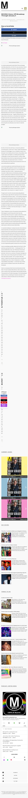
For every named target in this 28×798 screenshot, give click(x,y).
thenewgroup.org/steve (6, 278)
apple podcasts (4, 405)
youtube (4, 402)
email (15, 35)
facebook (15, 29)
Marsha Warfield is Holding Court (10, 749)
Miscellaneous (14, 20)
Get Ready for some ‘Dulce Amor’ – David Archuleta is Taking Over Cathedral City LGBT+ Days (13, 639)
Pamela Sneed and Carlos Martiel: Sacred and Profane (12, 653)
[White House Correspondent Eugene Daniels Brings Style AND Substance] (6, 579)
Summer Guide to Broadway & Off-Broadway (10, 611)
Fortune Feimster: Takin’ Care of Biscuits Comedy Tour (12, 667)
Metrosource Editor (11, 19)
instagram (5, 397)
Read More (2, 363)
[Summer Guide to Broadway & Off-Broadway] (6, 618)
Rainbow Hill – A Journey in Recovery (8, 558)
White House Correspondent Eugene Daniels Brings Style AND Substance (14, 573)
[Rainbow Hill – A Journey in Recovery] (6, 565)
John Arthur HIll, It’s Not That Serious (11, 736)
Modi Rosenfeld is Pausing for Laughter (12, 745)
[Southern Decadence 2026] (6, 604)
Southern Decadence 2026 (6, 597)
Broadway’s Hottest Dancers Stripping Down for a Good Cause (14, 625)
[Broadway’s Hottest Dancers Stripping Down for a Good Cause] (6, 632)
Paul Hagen (5, 42)
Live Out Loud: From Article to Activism (9, 545)
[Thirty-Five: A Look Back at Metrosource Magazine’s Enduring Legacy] (6, 537)
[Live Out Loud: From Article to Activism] (6, 551)
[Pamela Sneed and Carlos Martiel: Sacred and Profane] (6, 660)
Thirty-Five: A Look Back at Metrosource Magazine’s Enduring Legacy (13, 531)
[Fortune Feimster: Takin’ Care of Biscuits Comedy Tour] (6, 673)
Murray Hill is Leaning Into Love (10, 731)
